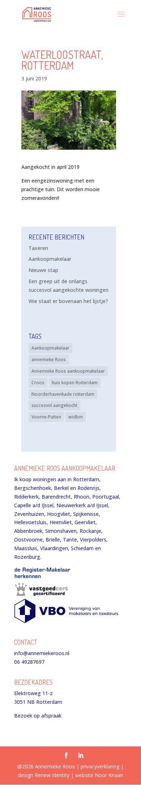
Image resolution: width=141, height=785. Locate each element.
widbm (75, 417)
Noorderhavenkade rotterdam (62, 394)
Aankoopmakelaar (50, 258)
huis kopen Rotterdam (75, 383)
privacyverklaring (100, 766)
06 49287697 (29, 661)
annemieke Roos (48, 359)
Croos (37, 383)
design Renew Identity (43, 775)
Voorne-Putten (46, 417)
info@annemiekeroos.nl (41, 653)
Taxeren (38, 248)
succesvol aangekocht (54, 405)
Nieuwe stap (43, 270)
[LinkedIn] (81, 756)
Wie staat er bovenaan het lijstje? (68, 301)
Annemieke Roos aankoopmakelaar (68, 371)
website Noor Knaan (99, 775)
